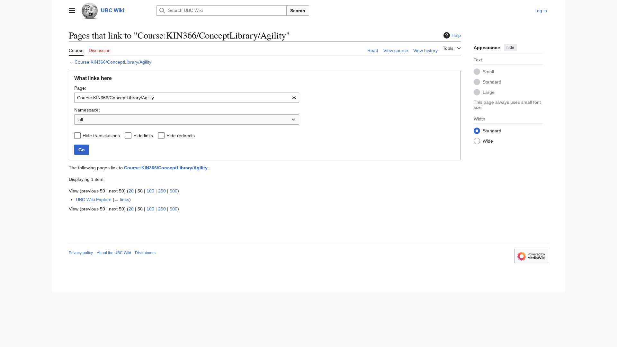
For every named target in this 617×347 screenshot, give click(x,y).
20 (131, 190)
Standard (492, 82)
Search (297, 10)
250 (162, 190)
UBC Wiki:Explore (94, 199)
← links (121, 199)
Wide (488, 141)
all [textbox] (80, 119)
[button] (72, 10)
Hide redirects (180, 135)
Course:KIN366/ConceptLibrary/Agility (113, 62)
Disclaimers (145, 253)
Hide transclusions (101, 135)
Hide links (143, 135)
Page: (80, 88)
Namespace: (87, 109)
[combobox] (186, 98)
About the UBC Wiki (114, 253)
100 (150, 190)
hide (510, 47)
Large (489, 92)
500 (173, 190)
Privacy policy (81, 253)
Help (456, 35)
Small (488, 71)
